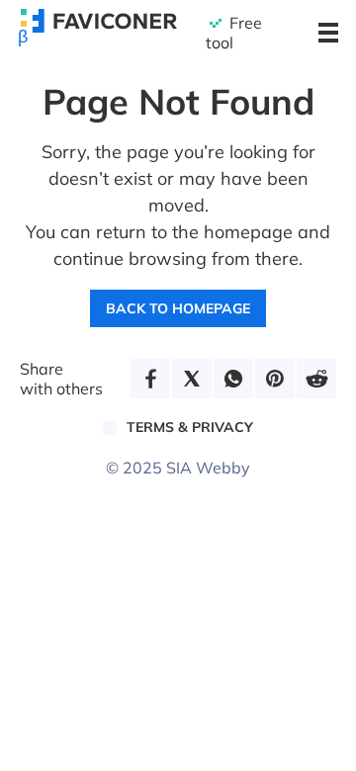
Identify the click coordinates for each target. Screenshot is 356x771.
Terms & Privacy (190, 427)
